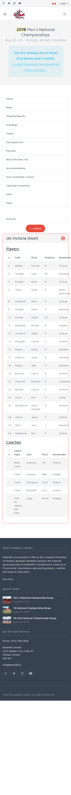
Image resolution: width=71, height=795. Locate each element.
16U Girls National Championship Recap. (35, 618)
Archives (11, 218)
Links (9, 194)
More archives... (36, 70)
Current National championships (35, 64)
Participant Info (14, 142)
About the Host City (17, 159)
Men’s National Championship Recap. (33, 597)
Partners (11, 150)
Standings (11, 124)
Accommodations (15, 168)
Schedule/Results (16, 116)
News (9, 107)
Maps (9, 202)
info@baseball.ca (12, 664)
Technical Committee (18, 185)
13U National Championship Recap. (32, 607)
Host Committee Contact (20, 176)
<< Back (35, 228)
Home (9, 98)
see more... (8, 579)
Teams (10, 133)
